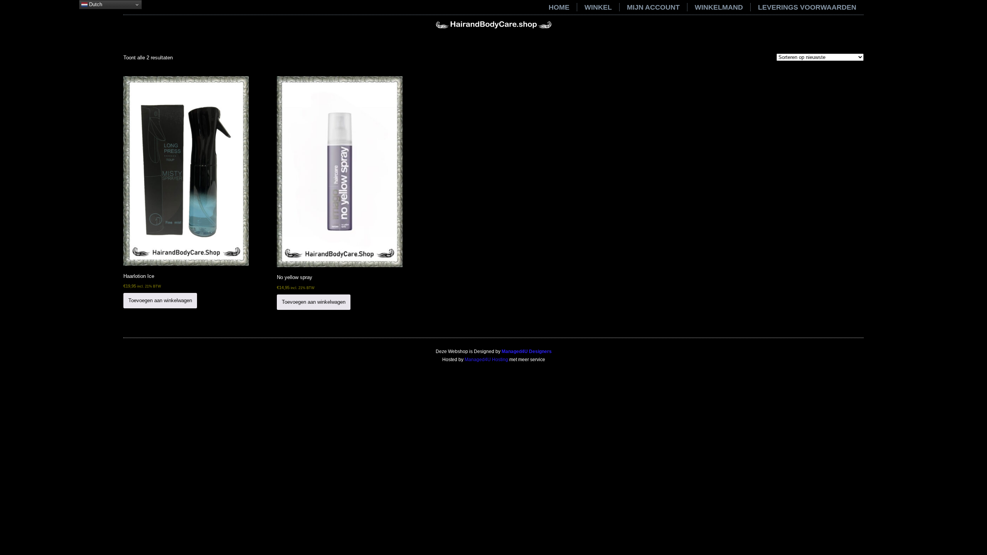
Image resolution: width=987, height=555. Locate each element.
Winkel (598, 7)
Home (559, 7)
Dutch (95, 4)
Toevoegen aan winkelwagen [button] (160, 300)
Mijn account (653, 7)
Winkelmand (719, 7)
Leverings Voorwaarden (807, 7)
